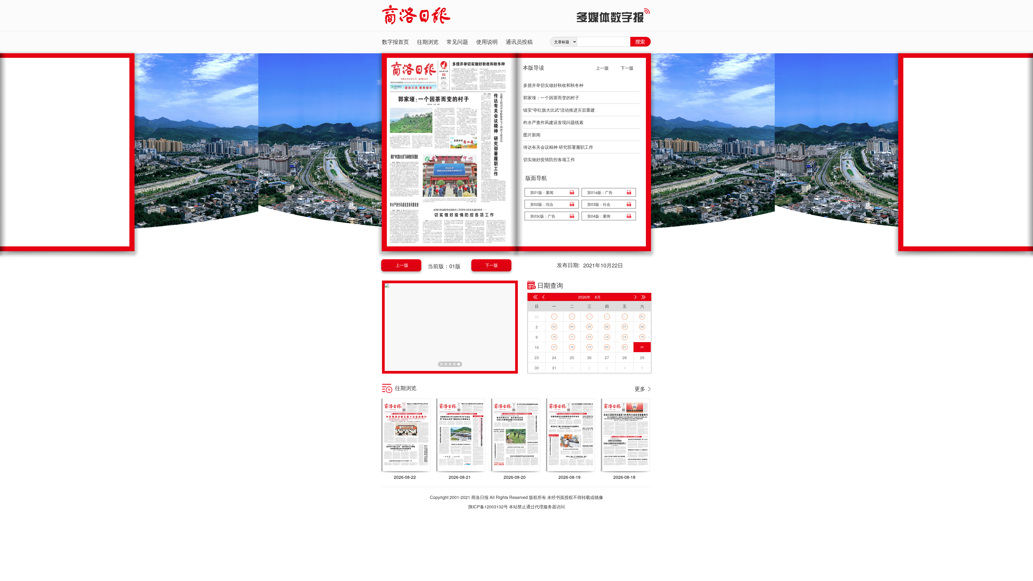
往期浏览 (427, 41)
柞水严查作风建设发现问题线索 (553, 122)
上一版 (401, 265)
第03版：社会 (598, 204)
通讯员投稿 (519, 41)
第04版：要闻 (598, 216)
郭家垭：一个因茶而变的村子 (551, 97)
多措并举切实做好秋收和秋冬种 (553, 85)
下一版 (491, 265)
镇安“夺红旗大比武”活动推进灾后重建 (559, 110)
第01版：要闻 (541, 192)
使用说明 (487, 41)
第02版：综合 (541, 204)
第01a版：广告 (600, 192)
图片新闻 (531, 135)
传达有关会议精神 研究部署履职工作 (558, 147)
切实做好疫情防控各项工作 (549, 159)
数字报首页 (395, 41)
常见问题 (457, 41)
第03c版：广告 (542, 216)
